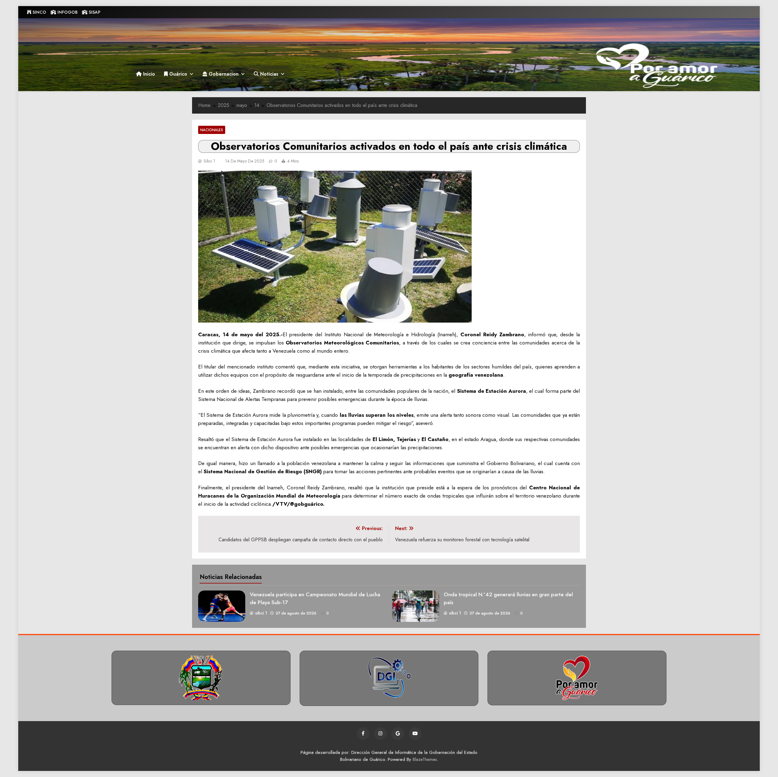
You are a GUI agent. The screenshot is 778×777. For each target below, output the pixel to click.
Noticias (268, 73)
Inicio (148, 73)
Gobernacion (223, 73)
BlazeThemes (425, 759)
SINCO (38, 12)
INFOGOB (66, 12)
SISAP (94, 12)
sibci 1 (209, 161)
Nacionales (211, 129)
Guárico (177, 73)
